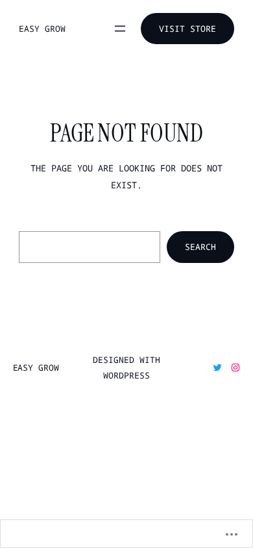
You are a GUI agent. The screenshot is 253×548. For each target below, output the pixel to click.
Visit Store (187, 28)
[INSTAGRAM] (235, 367)
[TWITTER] (217, 367)
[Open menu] (120, 28)
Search (200, 247)
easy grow (42, 28)
